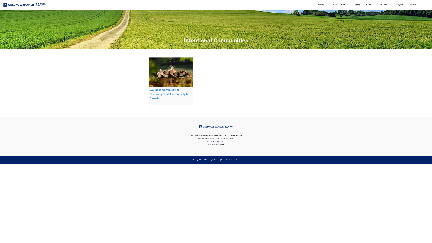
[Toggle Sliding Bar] (423, 5)
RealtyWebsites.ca (235, 160)
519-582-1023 (219, 141)
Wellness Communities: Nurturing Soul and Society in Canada (169, 94)
